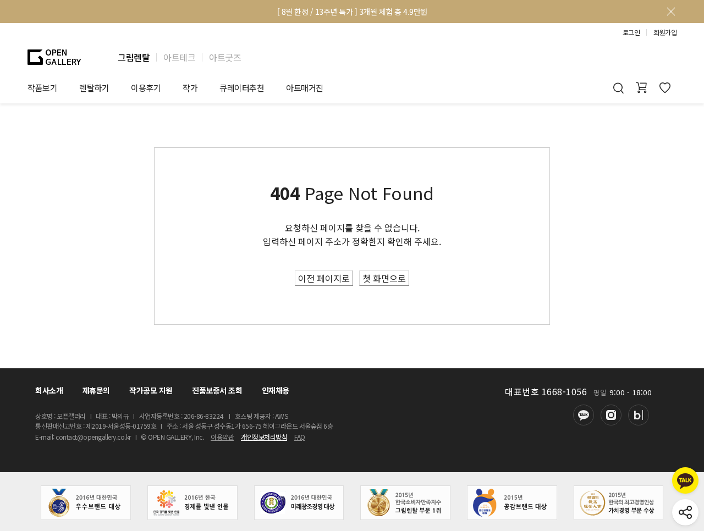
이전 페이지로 (324, 278)
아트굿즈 (225, 57)
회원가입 (664, 32)
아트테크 (179, 57)
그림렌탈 (134, 57)
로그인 (631, 32)
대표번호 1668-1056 (546, 391)
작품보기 (42, 87)
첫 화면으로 (384, 278)
